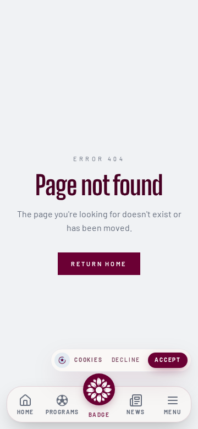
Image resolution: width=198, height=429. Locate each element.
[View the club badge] (99, 389)
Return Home (99, 263)
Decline (126, 359)
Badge (99, 414)
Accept (168, 359)
